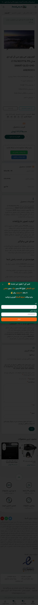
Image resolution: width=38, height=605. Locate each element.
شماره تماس (33, 311)
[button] (2, 284)
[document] (19, 302)
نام (36, 303)
